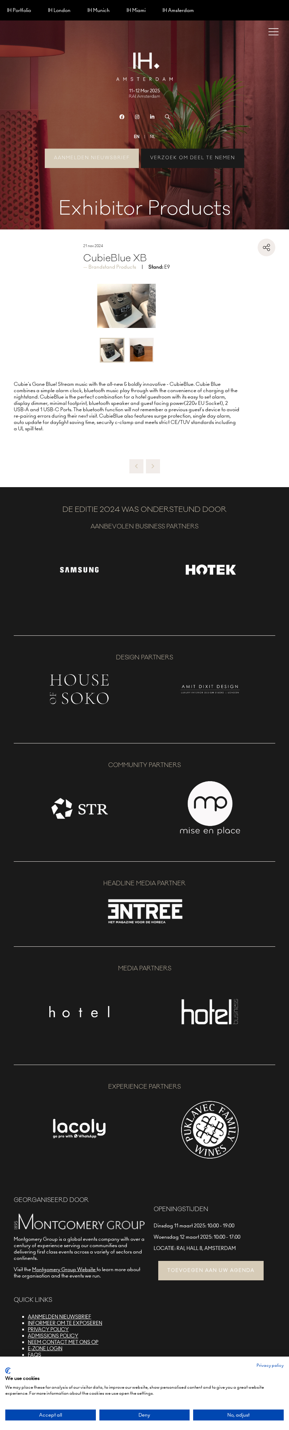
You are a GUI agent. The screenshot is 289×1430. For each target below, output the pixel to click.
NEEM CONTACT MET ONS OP (63, 1342)
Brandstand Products (112, 267)
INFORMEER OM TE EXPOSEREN (65, 1323)
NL (152, 136)
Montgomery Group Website (64, 1269)
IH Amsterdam (178, 10)
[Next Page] (153, 466)
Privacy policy (270, 1365)
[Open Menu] (273, 31)
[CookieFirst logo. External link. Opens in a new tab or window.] (8, 1371)
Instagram (136, 117)
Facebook (121, 117)
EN (137, 136)
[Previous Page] (136, 466)
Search (167, 117)
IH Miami (136, 10)
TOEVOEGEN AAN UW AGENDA (210, 1270)
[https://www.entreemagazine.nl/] (144, 925)
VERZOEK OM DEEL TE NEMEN (192, 158)
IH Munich (98, 10)
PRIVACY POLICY (48, 1329)
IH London (59, 10)
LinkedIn (152, 117)
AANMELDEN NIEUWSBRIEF (92, 158)
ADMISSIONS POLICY (53, 1336)
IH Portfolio (19, 10)
